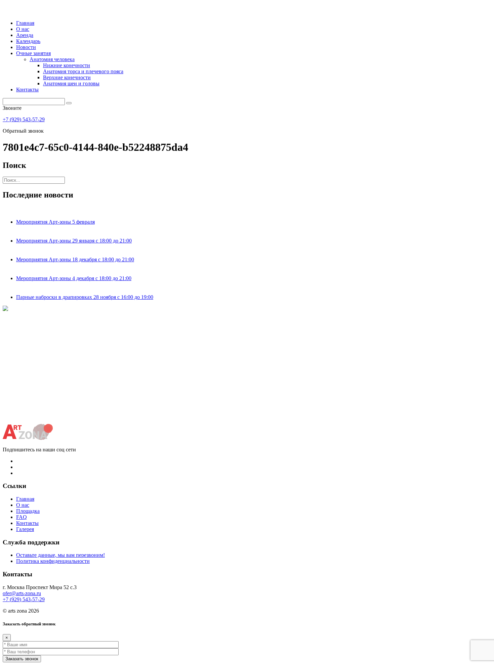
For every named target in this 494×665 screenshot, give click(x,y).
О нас (22, 29)
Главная (25, 23)
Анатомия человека (52, 59)
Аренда (24, 35)
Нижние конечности (66, 65)
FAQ (21, 517)
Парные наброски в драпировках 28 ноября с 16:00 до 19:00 (84, 297)
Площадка (28, 511)
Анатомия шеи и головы (71, 83)
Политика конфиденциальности (53, 561)
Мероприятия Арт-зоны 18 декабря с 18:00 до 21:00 (75, 259)
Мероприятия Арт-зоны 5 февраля (55, 222)
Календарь (28, 41)
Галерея (25, 529)
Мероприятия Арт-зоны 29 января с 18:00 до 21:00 (74, 240)
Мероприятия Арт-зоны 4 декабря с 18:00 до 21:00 (73, 278)
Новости (26, 47)
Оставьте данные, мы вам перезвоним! (60, 555)
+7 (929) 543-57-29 (24, 119)
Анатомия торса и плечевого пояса (83, 71)
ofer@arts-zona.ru (22, 593)
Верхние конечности (67, 77)
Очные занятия (33, 53)
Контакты (27, 89)
